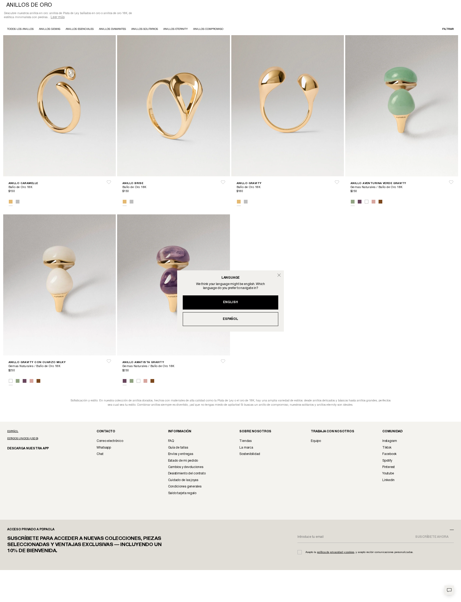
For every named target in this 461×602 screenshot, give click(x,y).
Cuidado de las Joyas (183, 480)
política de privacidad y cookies (335, 553)
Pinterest (388, 467)
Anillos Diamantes (112, 30)
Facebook (389, 454)
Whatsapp (104, 448)
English (230, 302)
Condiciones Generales (184, 487)
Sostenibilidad (249, 454)
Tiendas (245, 441)
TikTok (386, 448)
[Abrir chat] (449, 590)
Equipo (316, 441)
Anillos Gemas (49, 30)
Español (230, 319)
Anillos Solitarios (144, 30)
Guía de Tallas (178, 448)
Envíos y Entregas (180, 454)
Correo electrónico (110, 441)
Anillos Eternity (175, 30)
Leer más (58, 17)
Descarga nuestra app (25, 449)
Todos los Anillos (20, 30)
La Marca (246, 448)
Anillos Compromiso (208, 30)
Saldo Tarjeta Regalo (182, 493)
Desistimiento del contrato (187, 474)
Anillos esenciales (80, 30)
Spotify (387, 461)
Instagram (389, 441)
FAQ (171, 441)
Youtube (388, 474)
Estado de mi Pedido (183, 461)
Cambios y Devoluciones (185, 467)
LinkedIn (388, 480)
